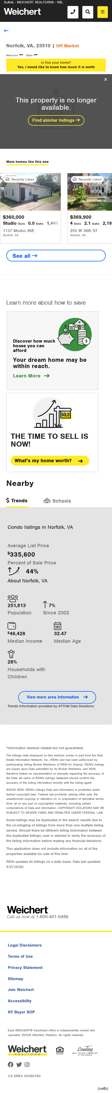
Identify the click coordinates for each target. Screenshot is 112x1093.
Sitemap (15, 978)
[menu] (102, 12)
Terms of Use (20, 956)
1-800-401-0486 (52, 917)
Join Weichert (21, 989)
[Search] (87, 12)
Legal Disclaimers (25, 945)
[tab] (16, 502)
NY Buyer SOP (21, 1012)
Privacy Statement (25, 967)
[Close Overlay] (106, 79)
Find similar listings (54, 120)
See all (22, 255)
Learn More (31, 375)
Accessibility (20, 1001)
